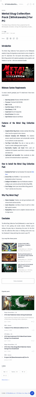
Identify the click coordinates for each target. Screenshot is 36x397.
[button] (28, 4)
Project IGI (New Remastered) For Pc (16, 357)
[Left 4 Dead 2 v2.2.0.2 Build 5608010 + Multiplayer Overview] (9, 268)
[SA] (16, 312)
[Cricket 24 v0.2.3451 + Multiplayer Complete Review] (9, 247)
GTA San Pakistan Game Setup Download (18, 315)
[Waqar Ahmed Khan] (9, 312)
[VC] (16, 344)
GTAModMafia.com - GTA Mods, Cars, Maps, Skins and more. (12, 4)
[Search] (30, 4)
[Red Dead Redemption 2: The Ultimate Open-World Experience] (9, 257)
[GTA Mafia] (7, 334)
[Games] (9, 325)
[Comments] (32, 321)
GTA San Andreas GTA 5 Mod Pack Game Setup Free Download (17, 337)
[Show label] (5, 380)
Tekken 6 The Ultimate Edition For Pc (16, 328)
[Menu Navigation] (2, 4)
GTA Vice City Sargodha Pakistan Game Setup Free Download (17, 348)
